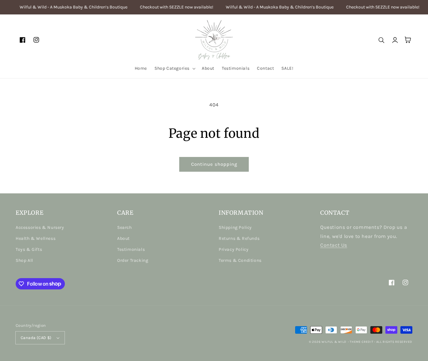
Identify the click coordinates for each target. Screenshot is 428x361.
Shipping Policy (235, 227)
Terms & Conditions (240, 260)
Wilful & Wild (334, 342)
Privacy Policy (233, 249)
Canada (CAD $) (36, 337)
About (123, 238)
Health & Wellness (35, 238)
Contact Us (333, 245)
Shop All (24, 260)
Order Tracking (132, 260)
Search (124, 227)
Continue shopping (214, 164)
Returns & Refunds (239, 238)
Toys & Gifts (29, 249)
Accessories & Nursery (40, 227)
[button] (174, 68)
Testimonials (131, 249)
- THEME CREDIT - (362, 342)
